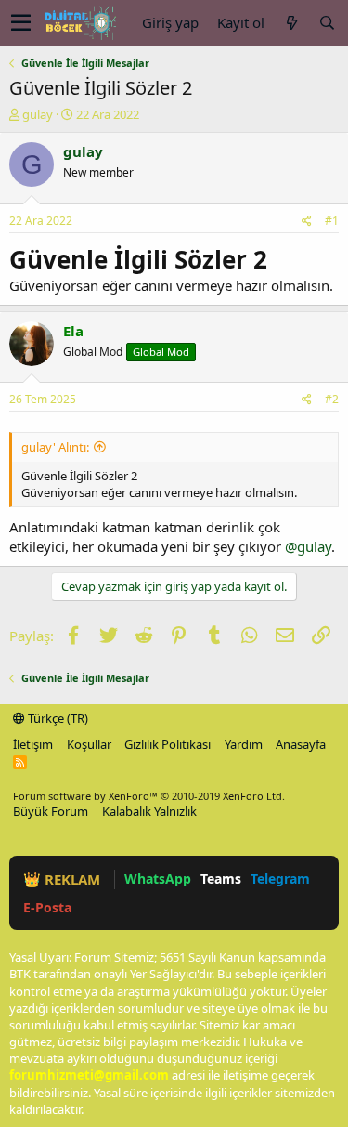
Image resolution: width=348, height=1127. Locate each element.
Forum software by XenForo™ (149, 796)
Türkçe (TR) (56, 718)
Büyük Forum (50, 811)
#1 (332, 221)
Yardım (244, 744)
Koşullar (89, 744)
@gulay (308, 546)
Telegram (280, 878)
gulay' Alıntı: (55, 447)
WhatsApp (157, 878)
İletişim (33, 744)
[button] (21, 23)
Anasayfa (301, 744)
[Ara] (326, 23)
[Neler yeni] (291, 23)
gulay (37, 114)
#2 (332, 399)
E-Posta (47, 907)
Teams (220, 878)
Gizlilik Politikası (167, 744)
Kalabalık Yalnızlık (149, 811)
